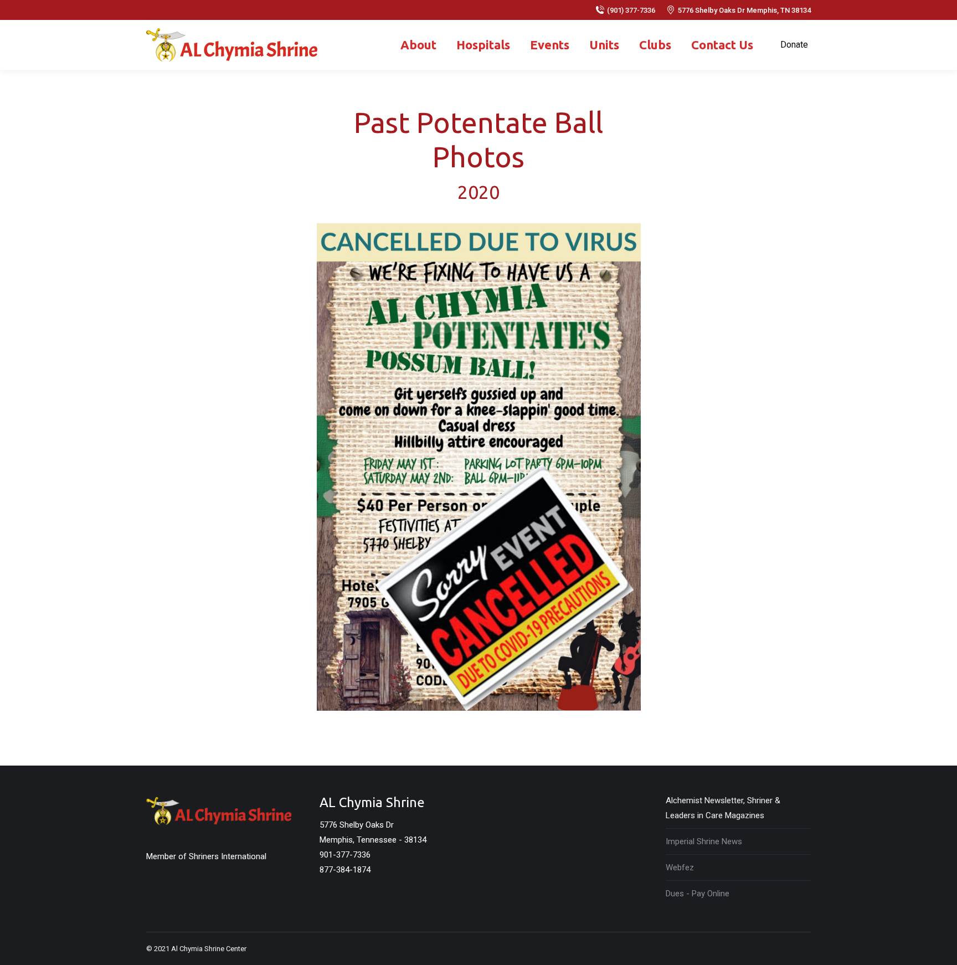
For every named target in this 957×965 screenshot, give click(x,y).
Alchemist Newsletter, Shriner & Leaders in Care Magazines (723, 807)
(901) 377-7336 (631, 10)
